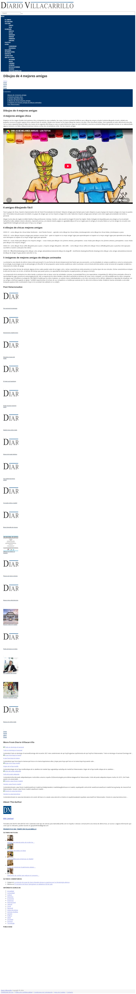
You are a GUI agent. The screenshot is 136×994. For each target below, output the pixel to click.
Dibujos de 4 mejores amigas (16, 95)
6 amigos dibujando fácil (15, 99)
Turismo (11, 63)
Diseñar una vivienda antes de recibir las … (21, 842)
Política (7, 42)
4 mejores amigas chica (15, 97)
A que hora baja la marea (11, 758)
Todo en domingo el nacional (12, 750)
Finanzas (12, 38)
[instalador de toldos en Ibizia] (10, 849)
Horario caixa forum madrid (12, 784)
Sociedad (12, 59)
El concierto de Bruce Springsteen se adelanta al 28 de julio (33, 884)
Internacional (10, 52)
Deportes (8, 53)
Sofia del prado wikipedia (11, 774)
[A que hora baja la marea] (68, 755)
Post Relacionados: (13, 104)
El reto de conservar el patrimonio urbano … (21, 867)
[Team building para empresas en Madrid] (10, 857)
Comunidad (13, 46)
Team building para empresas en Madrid (20, 859)
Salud (11, 61)
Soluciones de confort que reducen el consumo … (23, 875)
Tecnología (9, 55)
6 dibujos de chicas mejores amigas (18, 101)
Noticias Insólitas (15, 70)
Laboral (11, 40)
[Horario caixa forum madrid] (68, 781)
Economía (8, 29)
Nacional (8, 50)
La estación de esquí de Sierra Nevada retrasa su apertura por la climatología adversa (41, 882)
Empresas (12, 34)
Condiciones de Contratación (43, 992)
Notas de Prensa (14, 67)
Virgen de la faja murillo (10, 766)
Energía (11, 36)
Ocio (10, 27)
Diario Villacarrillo (6, 990)
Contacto (70, 992)
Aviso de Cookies (59, 992)
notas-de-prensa (12, 910)
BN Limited (8, 818)
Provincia (12, 48)
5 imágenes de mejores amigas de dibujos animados (24, 102)
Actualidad (9, 21)
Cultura (7, 23)
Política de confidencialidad (23, 992)
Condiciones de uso (7, 992)
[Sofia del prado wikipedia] (68, 771)
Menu (2, 16)
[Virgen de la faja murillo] (68, 763)
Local (7, 44)
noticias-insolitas (12, 912)
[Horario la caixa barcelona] (68, 791)
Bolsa (11, 33)
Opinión (11, 65)
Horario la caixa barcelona (11, 794)
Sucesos (11, 69)
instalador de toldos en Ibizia (16, 851)
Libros (11, 25)
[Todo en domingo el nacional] (68, 747)
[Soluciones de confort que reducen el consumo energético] (10, 873)
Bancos (11, 31)
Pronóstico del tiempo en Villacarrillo (19, 829)
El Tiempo (8, 19)
